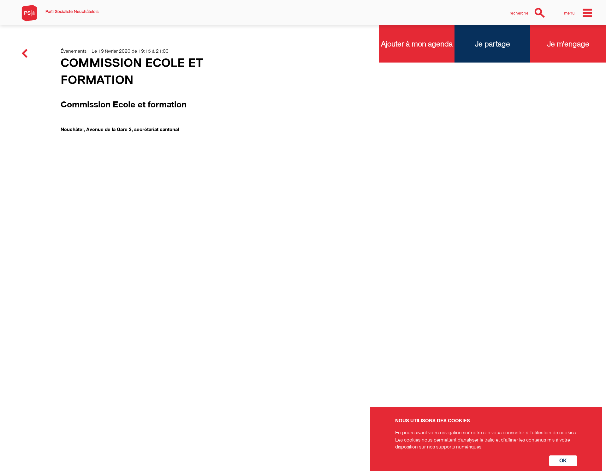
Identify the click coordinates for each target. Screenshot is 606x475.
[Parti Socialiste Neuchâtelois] (29, 13)
